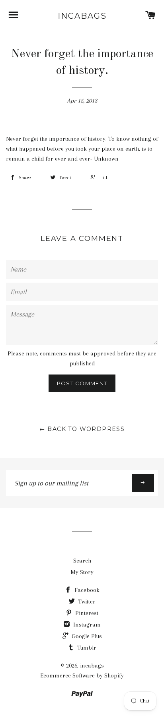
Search (82, 560)
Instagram (86, 624)
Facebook (86, 590)
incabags (82, 16)
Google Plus (86, 636)
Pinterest (86, 613)
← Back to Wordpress (82, 429)
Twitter (86, 601)
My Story (82, 572)
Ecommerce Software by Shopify (82, 675)
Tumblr (86, 647)
